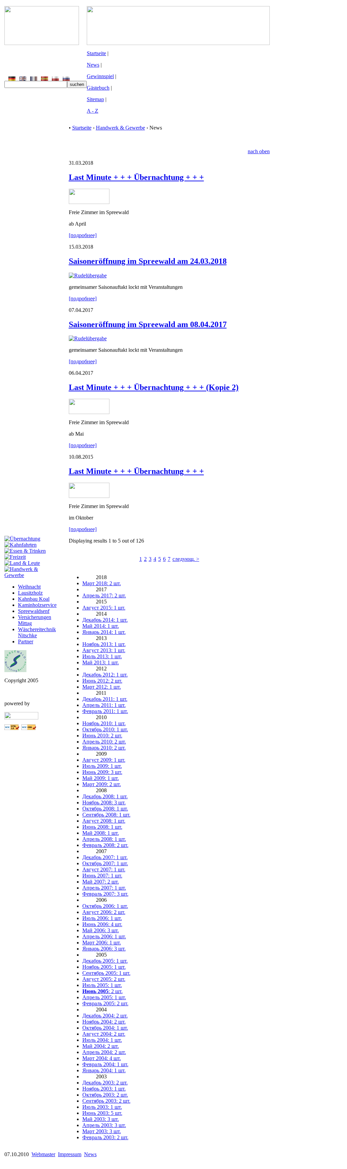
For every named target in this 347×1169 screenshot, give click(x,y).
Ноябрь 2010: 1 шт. (104, 723)
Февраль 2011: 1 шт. (105, 711)
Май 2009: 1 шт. (100, 778)
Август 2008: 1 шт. (103, 821)
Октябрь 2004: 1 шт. (105, 1028)
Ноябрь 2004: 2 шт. (104, 1022)
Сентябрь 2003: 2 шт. (106, 1101)
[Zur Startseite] (41, 43)
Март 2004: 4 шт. (101, 1058)
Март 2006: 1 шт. (101, 942)
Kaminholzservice (37, 605)
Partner (25, 641)
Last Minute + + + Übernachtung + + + (136, 177)
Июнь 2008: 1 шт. (102, 827)
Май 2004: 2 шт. (100, 1046)
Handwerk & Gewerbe (120, 128)
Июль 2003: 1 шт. (102, 1107)
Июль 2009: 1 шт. (102, 766)
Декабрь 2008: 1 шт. (105, 796)
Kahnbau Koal (33, 599)
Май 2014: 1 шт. (100, 626)
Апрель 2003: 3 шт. (104, 1125)
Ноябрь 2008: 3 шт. (104, 802)
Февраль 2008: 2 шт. (105, 845)
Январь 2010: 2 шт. (104, 748)
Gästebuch (98, 88)
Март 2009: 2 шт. (101, 784)
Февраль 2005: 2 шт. (105, 1003)
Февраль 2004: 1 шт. (105, 1064)
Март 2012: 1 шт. (101, 687)
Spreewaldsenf (33, 611)
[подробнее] (83, 235)
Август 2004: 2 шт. (103, 1034)
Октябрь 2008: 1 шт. (105, 808)
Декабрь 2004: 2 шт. (105, 1015)
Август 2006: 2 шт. (103, 912)
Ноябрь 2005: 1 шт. (104, 967)
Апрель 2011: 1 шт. (104, 705)
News (93, 65)
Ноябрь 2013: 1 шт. (104, 644)
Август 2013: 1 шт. (103, 650)
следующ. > (185, 559)
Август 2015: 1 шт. (103, 608)
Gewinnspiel (100, 76)
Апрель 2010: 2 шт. (104, 741)
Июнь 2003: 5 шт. (102, 1113)
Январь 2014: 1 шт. (104, 632)
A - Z (92, 111)
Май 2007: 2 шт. (100, 882)
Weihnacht (29, 587)
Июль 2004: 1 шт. (102, 1040)
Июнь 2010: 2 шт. (102, 735)
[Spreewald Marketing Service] (15, 670)
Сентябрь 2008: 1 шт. (106, 815)
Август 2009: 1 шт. (103, 760)
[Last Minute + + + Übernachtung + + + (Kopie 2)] (89, 412)
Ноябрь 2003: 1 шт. (104, 1089)
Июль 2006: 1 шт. (102, 918)
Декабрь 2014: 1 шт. (105, 620)
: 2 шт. (102, 991)
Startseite (96, 53)
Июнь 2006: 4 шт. (102, 924)
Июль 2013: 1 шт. (102, 656)
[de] (12, 79)
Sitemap (95, 99)
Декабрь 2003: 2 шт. (105, 1082)
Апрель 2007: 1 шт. (104, 888)
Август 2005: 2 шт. (103, 979)
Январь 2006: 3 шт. (104, 949)
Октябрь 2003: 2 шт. (105, 1095)
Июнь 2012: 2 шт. (102, 681)
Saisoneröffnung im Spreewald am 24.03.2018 (148, 261)
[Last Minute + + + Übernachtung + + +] (89, 202)
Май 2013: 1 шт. (100, 662)
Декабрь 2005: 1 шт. (105, 961)
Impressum (69, 1154)
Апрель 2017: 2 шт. (104, 595)
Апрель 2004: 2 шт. (104, 1052)
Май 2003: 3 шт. (100, 1119)
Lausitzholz (30, 593)
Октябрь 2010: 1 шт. (105, 729)
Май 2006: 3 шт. (100, 930)
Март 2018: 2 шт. (101, 583)
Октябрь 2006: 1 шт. (105, 906)
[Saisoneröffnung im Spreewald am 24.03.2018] (88, 275)
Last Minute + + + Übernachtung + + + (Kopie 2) (154, 387)
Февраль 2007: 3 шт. (105, 894)
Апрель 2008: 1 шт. (104, 839)
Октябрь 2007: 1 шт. (105, 863)
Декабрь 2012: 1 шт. (105, 675)
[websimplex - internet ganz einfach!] (21, 717)
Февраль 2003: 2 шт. (105, 1137)
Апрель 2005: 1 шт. (104, 997)
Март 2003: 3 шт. (101, 1131)
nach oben (259, 151)
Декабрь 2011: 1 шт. (104, 699)
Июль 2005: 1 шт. (102, 985)
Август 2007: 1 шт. (103, 869)
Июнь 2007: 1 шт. (102, 875)
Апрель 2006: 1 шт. (104, 936)
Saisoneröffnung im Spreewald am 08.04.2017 (148, 324)
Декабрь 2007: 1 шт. (105, 857)
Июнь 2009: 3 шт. (102, 772)
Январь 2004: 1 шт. (104, 1070)
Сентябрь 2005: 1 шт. (106, 973)
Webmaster (43, 1154)
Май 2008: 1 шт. (100, 833)
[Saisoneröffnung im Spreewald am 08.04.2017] (88, 338)
